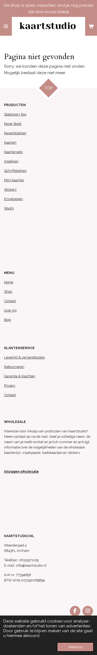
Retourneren (14, 367)
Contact (10, 301)
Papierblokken (15, 133)
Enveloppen (13, 199)
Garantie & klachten (19, 376)
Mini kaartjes (14, 180)
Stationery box (15, 114)
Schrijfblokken (15, 171)
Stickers (10, 189)
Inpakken (11, 161)
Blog (7, 320)
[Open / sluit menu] (6, 26)
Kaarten (10, 142)
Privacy (9, 385)
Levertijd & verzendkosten (24, 357)
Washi (9, 208)
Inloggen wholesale (21, 471)
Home (8, 282)
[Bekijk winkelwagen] (91, 26)
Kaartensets (13, 152)
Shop (8, 291)
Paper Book (13, 124)
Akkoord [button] (75, 647)
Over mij (10, 310)
